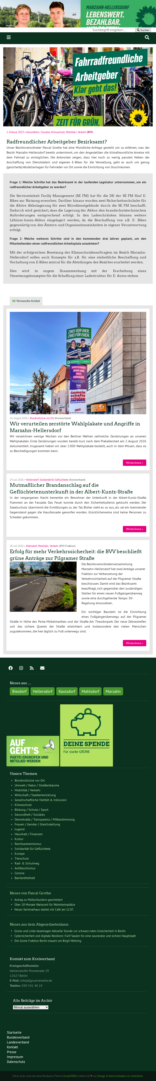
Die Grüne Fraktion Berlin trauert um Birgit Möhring (47, 941)
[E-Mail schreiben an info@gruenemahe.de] (42, 668)
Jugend (20, 829)
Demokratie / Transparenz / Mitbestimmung (45, 819)
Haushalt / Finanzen (29, 834)
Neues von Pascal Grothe (30, 893)
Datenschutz (16, 1061)
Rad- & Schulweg (27, 863)
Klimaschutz (58, 132)
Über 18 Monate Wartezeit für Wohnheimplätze (44, 904)
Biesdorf (19, 691)
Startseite (14, 1032)
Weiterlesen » (134, 462)
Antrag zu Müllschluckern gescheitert (38, 900)
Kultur (19, 839)
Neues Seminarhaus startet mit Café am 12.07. (44, 909)
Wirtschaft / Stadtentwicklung (35, 795)
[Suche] (147, 37)
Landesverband (18, 1042)
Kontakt (12, 1047)
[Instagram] (21, 668)
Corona (19, 873)
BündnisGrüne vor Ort (42, 418)
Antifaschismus (25, 868)
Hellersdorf (32, 479)
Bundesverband (18, 1037)
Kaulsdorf (67, 691)
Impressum (15, 1057)
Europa (20, 853)
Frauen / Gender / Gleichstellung (37, 824)
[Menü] (9, 37)
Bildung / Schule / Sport (31, 810)
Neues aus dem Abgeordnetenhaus (39, 924)
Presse (11, 1052)
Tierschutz (22, 858)
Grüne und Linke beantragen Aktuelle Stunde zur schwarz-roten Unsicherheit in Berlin (70, 931)
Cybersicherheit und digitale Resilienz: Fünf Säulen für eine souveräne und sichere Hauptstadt (75, 936)
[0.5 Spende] (86, 765)
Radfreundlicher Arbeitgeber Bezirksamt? (56, 142)
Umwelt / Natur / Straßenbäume (37, 785)
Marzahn (113, 691)
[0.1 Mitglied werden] (32, 765)
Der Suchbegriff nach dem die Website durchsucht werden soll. (48, 30)
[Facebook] (10, 668)
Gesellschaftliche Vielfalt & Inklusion (41, 800)
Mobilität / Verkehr (76, 132)
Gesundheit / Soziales (38, 132)
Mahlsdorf (31, 546)
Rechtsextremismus (28, 844)
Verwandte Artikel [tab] (28, 301)
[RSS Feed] (32, 668)
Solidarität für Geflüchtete (54, 479)
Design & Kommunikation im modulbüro (120, 1076)
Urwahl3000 (69, 1076)
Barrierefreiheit (25, 878)
